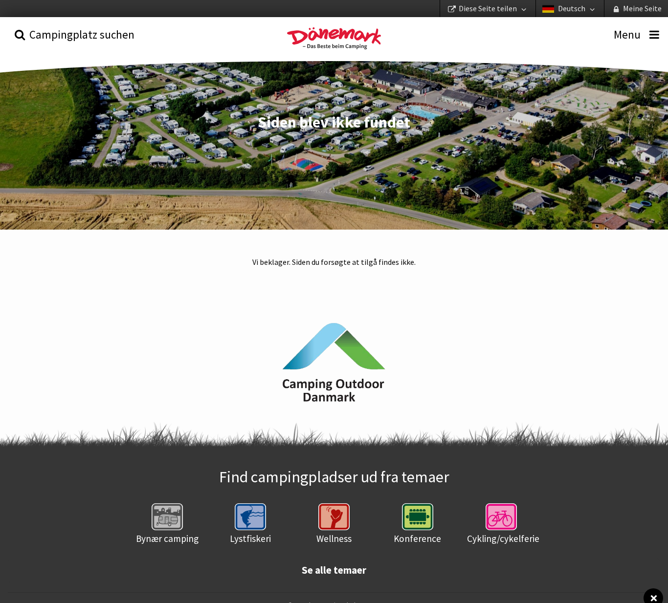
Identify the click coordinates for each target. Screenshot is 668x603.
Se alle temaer (334, 570)
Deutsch (572, 8)
